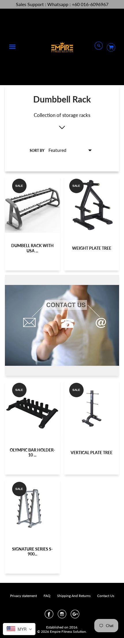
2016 (73, 627)
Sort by (37, 150)
